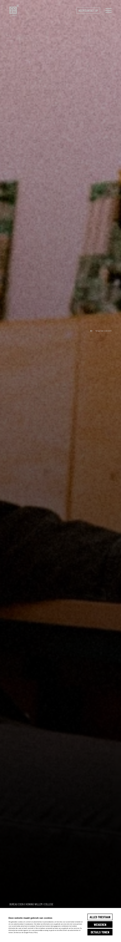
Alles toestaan (100, 917)
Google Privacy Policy (31, 932)
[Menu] (108, 10)
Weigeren (100, 924)
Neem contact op (88, 10)
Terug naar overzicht (103, 331)
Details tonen (100, 932)
